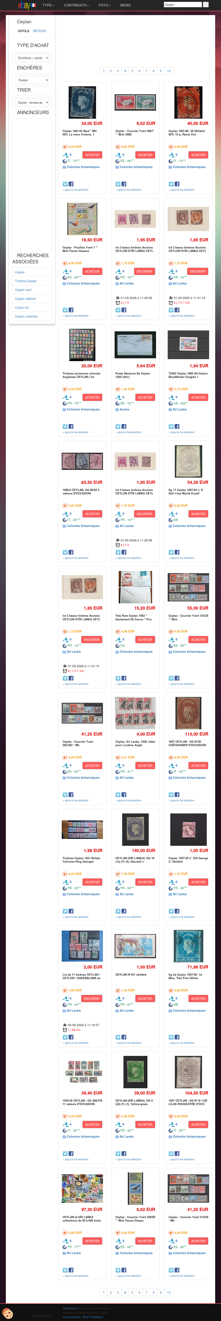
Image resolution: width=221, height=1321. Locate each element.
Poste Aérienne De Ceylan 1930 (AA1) (132, 375)
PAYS (103, 5)
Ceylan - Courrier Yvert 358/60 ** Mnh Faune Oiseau (135, 1218)
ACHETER (92, 155)
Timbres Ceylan (26, 281)
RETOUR (39, 31)
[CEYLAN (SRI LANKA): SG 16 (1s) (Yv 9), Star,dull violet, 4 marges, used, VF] (135, 829)
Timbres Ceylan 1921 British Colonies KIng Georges (81, 859)
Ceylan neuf (23, 290)
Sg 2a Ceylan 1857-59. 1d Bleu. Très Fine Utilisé (185, 976)
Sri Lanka (127, 283)
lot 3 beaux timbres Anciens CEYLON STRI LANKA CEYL (134, 249)
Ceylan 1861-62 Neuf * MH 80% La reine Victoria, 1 (79, 132)
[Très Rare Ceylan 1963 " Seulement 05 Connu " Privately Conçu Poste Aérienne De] (135, 587)
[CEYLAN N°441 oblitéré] (135, 946)
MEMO (125, 5)
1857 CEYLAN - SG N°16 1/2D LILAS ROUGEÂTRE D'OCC (188, 1102)
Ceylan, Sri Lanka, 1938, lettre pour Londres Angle (135, 743)
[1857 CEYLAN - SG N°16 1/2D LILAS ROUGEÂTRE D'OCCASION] (188, 1072)
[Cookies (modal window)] (7, 1313)
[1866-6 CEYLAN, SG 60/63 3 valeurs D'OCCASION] (82, 461)
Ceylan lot (22, 307)
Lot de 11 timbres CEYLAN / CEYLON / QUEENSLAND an (81, 976)
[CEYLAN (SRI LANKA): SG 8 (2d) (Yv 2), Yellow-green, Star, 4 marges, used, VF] (135, 1072)
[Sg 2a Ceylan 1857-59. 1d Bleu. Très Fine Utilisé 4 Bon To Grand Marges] (188, 946)
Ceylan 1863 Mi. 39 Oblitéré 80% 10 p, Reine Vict (187, 132)
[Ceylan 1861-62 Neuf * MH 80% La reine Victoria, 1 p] (82, 102)
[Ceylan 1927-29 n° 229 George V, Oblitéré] (188, 829)
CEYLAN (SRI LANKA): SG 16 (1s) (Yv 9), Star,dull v (134, 859)
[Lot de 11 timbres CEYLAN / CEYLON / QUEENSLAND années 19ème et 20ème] (82, 946)
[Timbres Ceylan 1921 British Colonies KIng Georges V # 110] (82, 829)
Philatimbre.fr (71, 1308)
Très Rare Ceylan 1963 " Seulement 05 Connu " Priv (133, 617)
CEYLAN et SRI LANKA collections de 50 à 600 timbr (82, 1218)
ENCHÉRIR (144, 271)
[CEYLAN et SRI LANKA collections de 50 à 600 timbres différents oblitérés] (82, 1188)
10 (168, 71)
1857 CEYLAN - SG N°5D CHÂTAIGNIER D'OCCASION (187, 743)
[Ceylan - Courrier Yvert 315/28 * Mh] (188, 1188)
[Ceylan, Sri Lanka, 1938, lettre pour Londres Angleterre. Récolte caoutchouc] (135, 713)
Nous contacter (72, 1317)
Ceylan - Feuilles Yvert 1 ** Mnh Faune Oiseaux (80, 249)
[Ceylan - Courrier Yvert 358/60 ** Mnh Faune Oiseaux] (135, 1188)
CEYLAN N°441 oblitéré (130, 974)
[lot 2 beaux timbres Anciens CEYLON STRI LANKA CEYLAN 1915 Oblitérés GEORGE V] (188, 219)
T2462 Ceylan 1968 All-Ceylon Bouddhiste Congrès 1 (188, 375)
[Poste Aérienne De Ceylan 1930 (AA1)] (135, 344)
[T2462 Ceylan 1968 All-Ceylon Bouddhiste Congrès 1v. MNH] (188, 344)
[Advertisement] (32, 185)
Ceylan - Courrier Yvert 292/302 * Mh (78, 743)
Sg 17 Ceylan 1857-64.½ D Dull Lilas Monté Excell (186, 491)
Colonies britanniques (83, 167)
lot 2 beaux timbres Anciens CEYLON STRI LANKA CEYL (187, 249)
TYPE (47, 5)
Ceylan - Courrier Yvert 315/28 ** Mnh (188, 617)
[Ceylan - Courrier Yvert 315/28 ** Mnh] (188, 587)
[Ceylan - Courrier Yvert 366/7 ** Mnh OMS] (135, 102)
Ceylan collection (26, 316)
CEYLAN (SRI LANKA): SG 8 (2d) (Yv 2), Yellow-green (134, 1102)
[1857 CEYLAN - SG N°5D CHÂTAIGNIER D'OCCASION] (188, 713)
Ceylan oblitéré (25, 298)
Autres (124, 409)
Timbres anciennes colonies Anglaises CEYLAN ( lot (81, 375)
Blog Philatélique (93, 1317)
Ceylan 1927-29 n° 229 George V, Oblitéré (188, 859)
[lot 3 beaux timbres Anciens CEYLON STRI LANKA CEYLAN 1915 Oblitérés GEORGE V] (135, 219)
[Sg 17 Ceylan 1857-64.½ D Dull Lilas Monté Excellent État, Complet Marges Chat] (188, 461)
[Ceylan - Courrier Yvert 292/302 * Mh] (82, 713)
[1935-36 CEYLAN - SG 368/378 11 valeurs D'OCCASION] (82, 1072)
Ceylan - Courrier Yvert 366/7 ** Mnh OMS (134, 132)
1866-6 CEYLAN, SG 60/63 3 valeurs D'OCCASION (81, 491)
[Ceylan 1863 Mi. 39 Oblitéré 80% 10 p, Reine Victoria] (188, 102)
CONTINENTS (75, 5)
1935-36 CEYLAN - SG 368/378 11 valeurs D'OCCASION (82, 1102)
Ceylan (20, 272)
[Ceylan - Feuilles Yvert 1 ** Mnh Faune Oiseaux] (82, 218)
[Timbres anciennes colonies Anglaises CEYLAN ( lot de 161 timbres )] (82, 344)
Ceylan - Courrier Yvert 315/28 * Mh (188, 1218)
